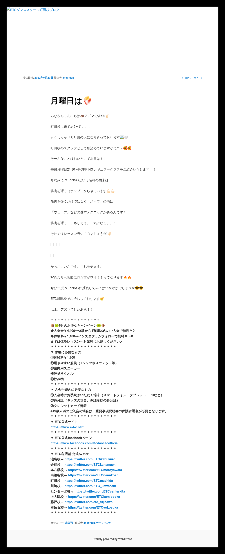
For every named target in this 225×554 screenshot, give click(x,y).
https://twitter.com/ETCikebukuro (89, 459)
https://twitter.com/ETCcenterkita (99, 491)
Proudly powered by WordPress (112, 539)
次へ (198, 77)
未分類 (69, 523)
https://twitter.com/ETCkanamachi (90, 464)
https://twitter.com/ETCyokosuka (92, 507)
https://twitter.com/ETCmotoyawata (94, 469)
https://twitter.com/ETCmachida (89, 480)
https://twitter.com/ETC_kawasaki (90, 485)
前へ (186, 77)
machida (68, 77)
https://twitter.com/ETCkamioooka (93, 496)
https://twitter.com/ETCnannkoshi (93, 475)
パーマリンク (103, 523)
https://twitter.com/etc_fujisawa (88, 501)
